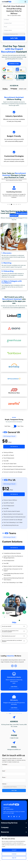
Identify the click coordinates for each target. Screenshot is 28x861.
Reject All (14, 858)
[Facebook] (8, 816)
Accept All (14, 850)
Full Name (4, 764)
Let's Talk (14, 38)
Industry (4, 784)
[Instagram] (16, 816)
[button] (9, 204)
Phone (3, 777)
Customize (14, 854)
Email (3, 771)
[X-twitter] (11, 816)
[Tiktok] (19, 816)
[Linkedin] (14, 816)
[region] (14, 848)
